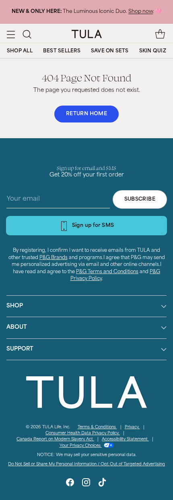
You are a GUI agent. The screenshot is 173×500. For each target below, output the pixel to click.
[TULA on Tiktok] (102, 483)
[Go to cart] (160, 34)
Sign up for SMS (93, 225)
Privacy (132, 427)
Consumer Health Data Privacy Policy (82, 433)
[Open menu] (10, 34)
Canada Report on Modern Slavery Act (55, 439)
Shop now (140, 11)
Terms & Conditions (97, 427)
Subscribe (139, 199)
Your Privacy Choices (81, 446)
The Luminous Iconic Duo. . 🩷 (86, 11)
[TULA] (87, 34)
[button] (27, 34)
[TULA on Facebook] (70, 483)
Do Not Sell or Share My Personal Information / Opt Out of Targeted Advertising (86, 464)
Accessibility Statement (125, 439)
